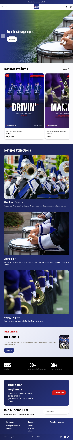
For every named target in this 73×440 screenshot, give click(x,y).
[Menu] (2, 7)
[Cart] (71, 7)
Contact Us (30, 426)
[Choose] (40, 125)
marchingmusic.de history (13, 426)
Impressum (31, 428)
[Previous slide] (3, 36)
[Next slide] (70, 36)
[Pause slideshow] (34, 60)
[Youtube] (65, 437)
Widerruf (30, 431)
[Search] (6, 7)
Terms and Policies (36, 437)
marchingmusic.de (11, 437)
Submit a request (59, 393)
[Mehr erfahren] (36, 181)
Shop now (62, 39)
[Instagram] (61, 437)
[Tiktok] (68, 437)
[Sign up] (66, 412)
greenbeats (9, 428)
